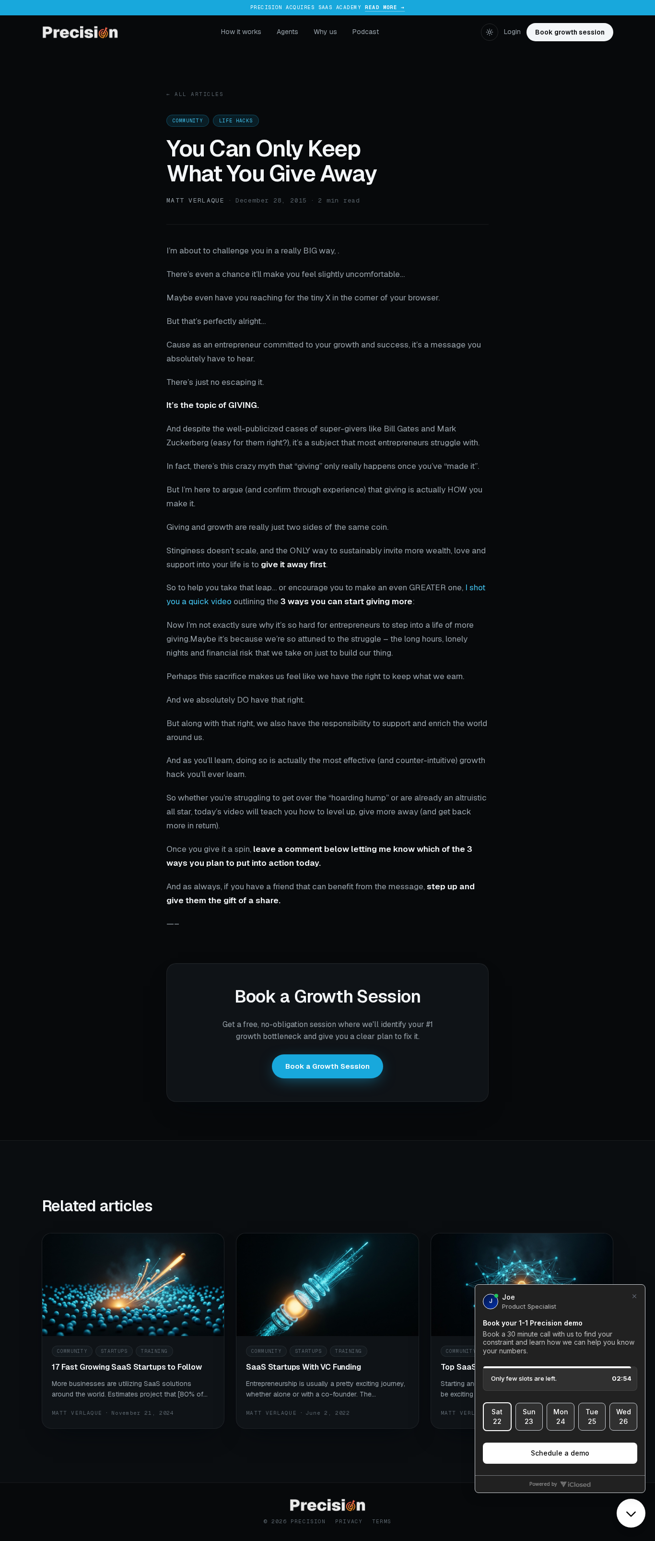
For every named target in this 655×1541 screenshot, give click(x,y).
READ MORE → (385, 7)
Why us (325, 31)
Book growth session (570, 32)
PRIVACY (349, 1521)
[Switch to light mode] (489, 32)
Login (512, 31)
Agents (287, 31)
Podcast (365, 31)
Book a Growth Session (327, 1066)
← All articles (195, 94)
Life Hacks (236, 121)
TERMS (382, 1521)
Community (188, 121)
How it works (241, 31)
